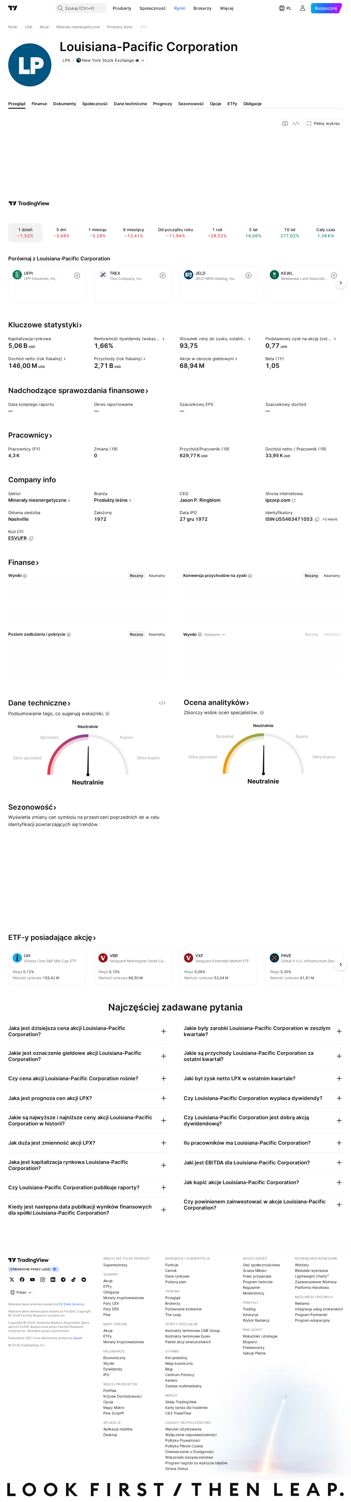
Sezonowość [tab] (191, 103)
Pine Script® (113, 1413)
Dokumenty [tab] (64, 103)
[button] (135, 8)
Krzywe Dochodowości (122, 1396)
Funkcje (171, 1265)
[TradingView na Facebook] (22, 1279)
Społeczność (153, 8)
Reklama (302, 1303)
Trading (249, 1309)
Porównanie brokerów (183, 1309)
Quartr (77, 1338)
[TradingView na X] (11, 1279)
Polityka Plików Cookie (184, 1446)
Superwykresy (115, 1265)
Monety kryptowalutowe (123, 1297)
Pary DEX (111, 1309)
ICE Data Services (71, 1304)
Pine (106, 1314)
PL (289, 8)
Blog (169, 1369)
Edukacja (250, 1314)
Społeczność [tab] (95, 103)
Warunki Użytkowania (183, 1429)
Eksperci (250, 1342)
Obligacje (111, 1292)
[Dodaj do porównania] (77, 275)
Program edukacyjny (312, 1320)
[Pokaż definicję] (54, 338)
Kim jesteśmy (176, 1358)
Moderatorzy (253, 1293)
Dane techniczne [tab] (130, 103)
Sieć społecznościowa (261, 1265)
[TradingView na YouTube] (32, 1279)
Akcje (108, 1281)
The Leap (173, 1314)
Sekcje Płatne (254, 1353)
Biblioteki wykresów (311, 1270)
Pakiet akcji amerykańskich (188, 1342)
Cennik (171, 1270)
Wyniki (108, 1363)
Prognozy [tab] (162, 103)
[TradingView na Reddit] (83, 1279)
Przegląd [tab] (16, 103)
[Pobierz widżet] (296, 123)
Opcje (108, 1402)
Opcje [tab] (215, 103)
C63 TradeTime (178, 1413)
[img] (137, 60)
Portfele (109, 1390)
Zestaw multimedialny (183, 1386)
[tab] (136, 575)
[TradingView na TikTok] (73, 1279)
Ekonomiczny (114, 1358)
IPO (106, 1374)
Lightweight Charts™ (312, 1276)
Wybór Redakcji (256, 1320)
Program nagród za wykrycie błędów (196, 1463)
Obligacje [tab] (252, 103)
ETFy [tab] (232, 103)
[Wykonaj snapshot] (285, 123)
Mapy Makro (113, 1407)
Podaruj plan (175, 1282)
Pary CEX (111, 1303)
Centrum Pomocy (179, 1374)
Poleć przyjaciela (257, 1276)
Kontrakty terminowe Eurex (187, 1336)
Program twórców (258, 1282)
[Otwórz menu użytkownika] (303, 8)
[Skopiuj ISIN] (317, 519)
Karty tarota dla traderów (186, 1407)
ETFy (107, 1286)
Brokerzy (202, 8)
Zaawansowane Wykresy (316, 1282)
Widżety (302, 1265)
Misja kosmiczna (179, 1363)
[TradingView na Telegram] (63, 1279)
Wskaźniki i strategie (260, 1336)
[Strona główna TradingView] (12, 8)
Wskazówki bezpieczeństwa (189, 1457)
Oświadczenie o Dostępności (189, 1451)
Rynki (180, 8)
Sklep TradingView (181, 1402)
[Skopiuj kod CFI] (31, 538)
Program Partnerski (311, 1314)
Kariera (171, 1380)
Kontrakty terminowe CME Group (192, 1330)
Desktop (110, 1434)
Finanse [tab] (39, 103)
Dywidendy (112, 1369)
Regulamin (251, 1287)
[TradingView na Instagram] (42, 1279)
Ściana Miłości (254, 1270)
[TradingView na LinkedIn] (53, 1279)
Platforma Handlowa (312, 1287)
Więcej (227, 8)
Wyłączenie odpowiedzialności (191, 1434)
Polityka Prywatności (182, 1440)
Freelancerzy (254, 1347)
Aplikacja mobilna (118, 1429)
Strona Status (176, 1468)
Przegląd (172, 1297)
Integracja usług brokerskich (319, 1309)
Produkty (122, 8)
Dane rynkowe (177, 1276)
